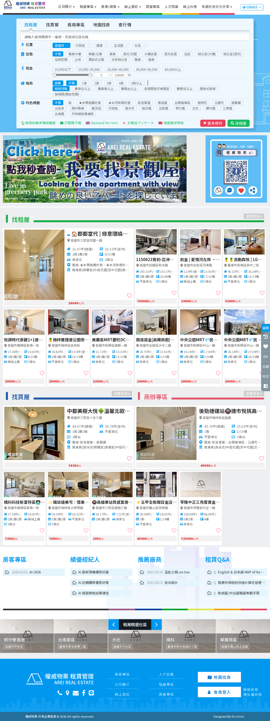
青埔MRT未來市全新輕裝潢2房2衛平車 (200, 259)
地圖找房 (101, 25)
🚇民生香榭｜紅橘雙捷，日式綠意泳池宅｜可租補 (156, 339)
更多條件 (214, 123)
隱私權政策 (252, 694)
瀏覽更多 (253, 216)
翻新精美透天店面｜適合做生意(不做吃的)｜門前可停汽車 (101, 233)
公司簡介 (65, 6)
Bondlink (237, 716)
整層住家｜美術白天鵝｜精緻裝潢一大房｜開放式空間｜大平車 (244, 259)
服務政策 (250, 689)
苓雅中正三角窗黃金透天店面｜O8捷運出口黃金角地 (220, 502)
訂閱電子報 (72, 122)
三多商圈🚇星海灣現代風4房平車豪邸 (132, 502)
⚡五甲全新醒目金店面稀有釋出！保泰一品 (176, 502)
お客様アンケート (140, 122)
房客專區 (122, 674)
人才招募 (171, 6)
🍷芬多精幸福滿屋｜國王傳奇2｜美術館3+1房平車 (89, 502)
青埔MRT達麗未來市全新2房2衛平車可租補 (156, 259)
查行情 (124, 25)
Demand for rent (104, 122)
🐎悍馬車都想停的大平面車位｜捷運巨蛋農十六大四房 (44, 502)
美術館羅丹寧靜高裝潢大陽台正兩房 (244, 339)
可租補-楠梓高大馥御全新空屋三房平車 (112, 339)
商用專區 (76, 25)
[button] (17, 169)
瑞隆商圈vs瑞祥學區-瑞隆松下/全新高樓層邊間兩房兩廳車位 (121, 410)
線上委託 (131, 6)
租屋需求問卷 (174, 122)
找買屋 (52, 25)
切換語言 (251, 7)
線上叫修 (190, 6)
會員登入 (222, 692)
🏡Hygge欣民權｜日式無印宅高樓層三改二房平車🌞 (200, 339)
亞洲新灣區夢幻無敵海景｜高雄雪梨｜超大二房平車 (24, 339)
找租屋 (30, 25)
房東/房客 (109, 6)
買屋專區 (153, 6)
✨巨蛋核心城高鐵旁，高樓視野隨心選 (68, 339)
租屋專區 (86, 6)
